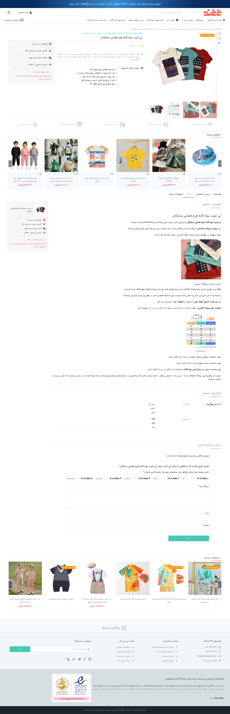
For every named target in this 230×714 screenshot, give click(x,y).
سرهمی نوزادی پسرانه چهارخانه (61, 599)
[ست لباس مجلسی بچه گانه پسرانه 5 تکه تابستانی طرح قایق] (97, 578)
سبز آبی (151, 404)
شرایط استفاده (168, 656)
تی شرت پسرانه (89, 33)
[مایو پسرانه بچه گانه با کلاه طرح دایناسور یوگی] (169, 578)
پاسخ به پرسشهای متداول (163, 647)
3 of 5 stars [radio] (144, 478)
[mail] (73, 659)
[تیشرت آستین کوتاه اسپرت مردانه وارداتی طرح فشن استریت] (61, 155)
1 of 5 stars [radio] (202, 478)
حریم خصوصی (168, 660)
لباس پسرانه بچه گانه (133, 33)
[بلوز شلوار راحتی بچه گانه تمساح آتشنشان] (204, 578)
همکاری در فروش (123, 647)
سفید (152, 408)
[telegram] (79, 659)
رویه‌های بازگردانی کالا (165, 651)
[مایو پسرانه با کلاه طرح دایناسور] (133, 578)
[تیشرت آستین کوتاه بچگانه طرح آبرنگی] (97, 155)
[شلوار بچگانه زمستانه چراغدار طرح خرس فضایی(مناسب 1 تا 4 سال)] (25, 155)
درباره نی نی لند (124, 660)
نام (207, 513)
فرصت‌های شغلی (123, 651)
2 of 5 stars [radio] (173, 478)
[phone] (68, 659)
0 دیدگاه (132, 46)
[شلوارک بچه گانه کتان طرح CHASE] (168, 155)
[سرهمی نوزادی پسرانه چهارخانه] (61, 578)
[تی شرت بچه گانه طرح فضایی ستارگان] (182, 66)
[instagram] (89, 659)
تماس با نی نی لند (123, 656)
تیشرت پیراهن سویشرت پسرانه (110, 33)
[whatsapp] (84, 659)
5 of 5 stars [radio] (86, 478)
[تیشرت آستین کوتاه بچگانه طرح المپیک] (132, 155)
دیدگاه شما (203, 486)
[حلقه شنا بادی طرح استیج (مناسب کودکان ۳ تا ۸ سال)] (204, 155)
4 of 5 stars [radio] (115, 478)
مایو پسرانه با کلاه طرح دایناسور (133, 599)
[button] (219, 163)
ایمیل (206, 525)
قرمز (153, 412)
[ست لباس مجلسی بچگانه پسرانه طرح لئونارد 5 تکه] (25, 578)
